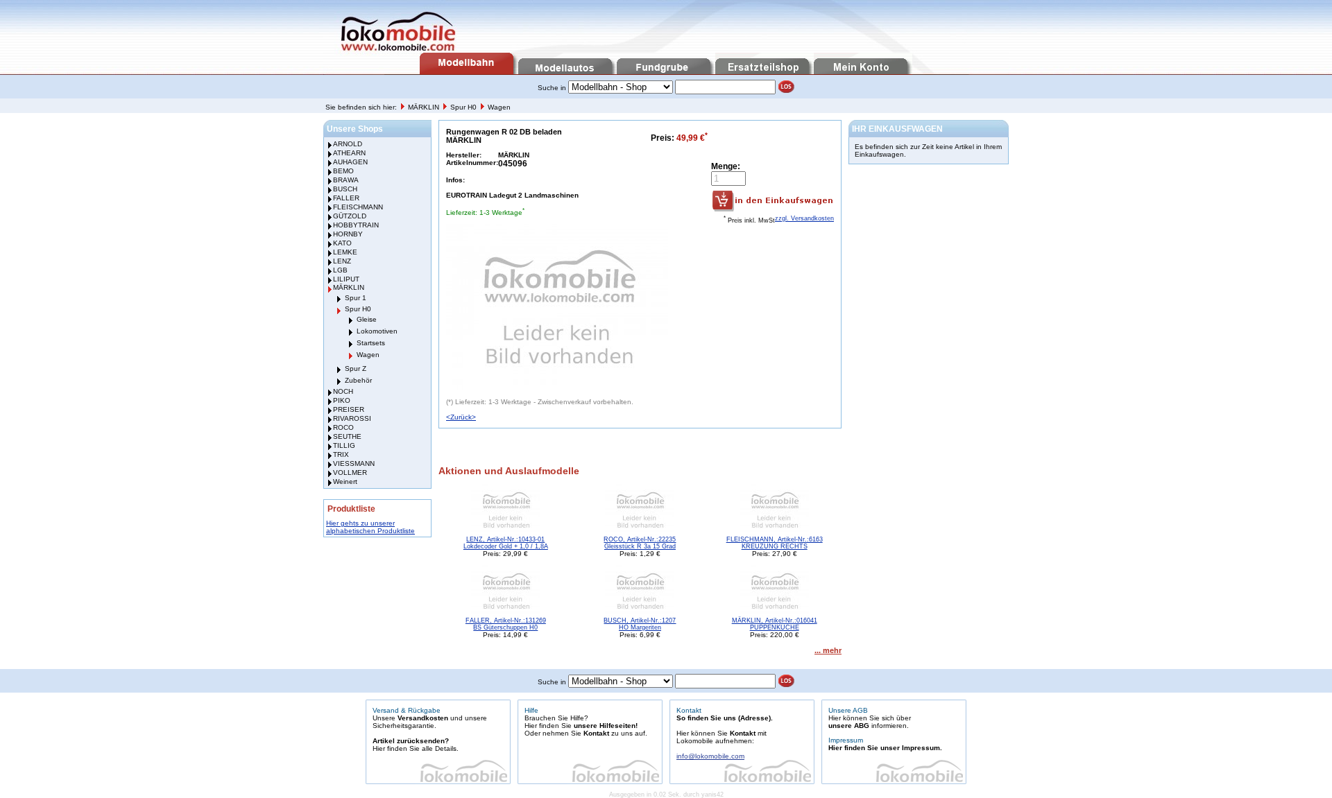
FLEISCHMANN (358, 207)
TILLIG (344, 445)
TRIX (341, 454)
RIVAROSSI (352, 418)
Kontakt (596, 733)
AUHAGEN (350, 162)
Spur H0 (464, 107)
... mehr (828, 650)
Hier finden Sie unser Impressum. (885, 748)
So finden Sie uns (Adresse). (724, 718)
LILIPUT (346, 279)
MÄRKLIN (424, 107)
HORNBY (348, 234)
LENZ (342, 261)
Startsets (371, 343)
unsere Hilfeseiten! (606, 725)
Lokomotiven (377, 331)
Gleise (367, 319)
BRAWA (346, 180)
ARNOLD (347, 144)
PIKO (341, 400)
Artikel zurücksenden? (411, 741)
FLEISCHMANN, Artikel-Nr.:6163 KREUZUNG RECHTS (774, 543)
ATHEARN (349, 153)
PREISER (348, 409)
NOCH (343, 391)
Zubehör (358, 380)
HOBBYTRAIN (356, 225)
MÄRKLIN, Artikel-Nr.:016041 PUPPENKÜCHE (774, 624)
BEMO (343, 171)
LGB (340, 270)
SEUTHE (347, 436)
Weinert (345, 481)
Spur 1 (355, 298)
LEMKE (345, 252)
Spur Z (355, 368)
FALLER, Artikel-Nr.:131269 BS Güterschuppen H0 (506, 624)
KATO (342, 243)
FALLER (346, 198)
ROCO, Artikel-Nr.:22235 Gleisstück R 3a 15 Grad (640, 543)
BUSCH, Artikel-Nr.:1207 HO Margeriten (640, 624)
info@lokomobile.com (710, 756)
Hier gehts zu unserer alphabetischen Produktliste (370, 527)
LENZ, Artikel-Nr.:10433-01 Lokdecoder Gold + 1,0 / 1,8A (505, 543)
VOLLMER (350, 472)
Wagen (499, 107)
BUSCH (345, 189)
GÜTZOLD (349, 216)
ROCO (343, 427)
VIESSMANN (354, 463)
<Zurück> (461, 417)
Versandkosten (423, 718)
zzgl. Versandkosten (804, 218)
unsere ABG (848, 725)
